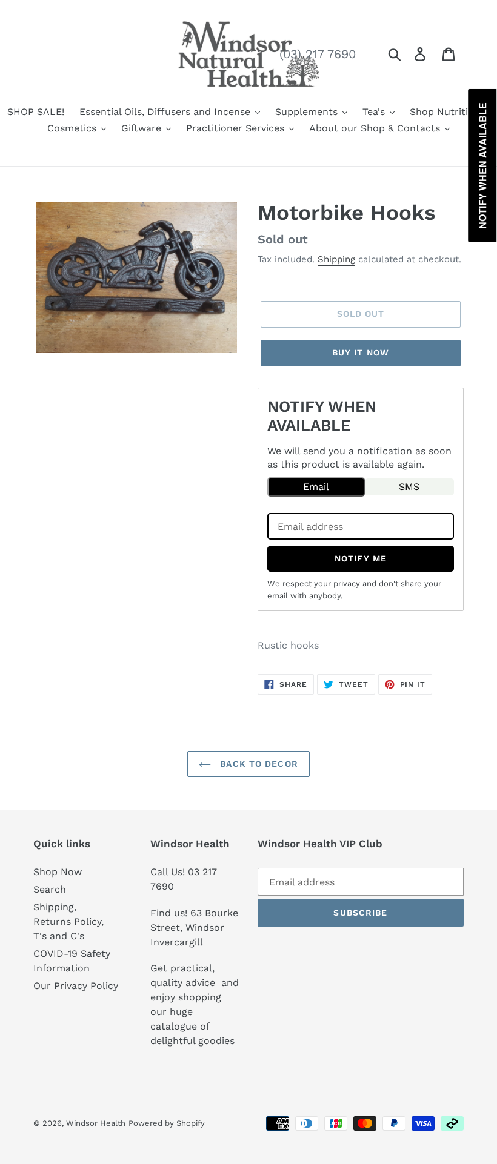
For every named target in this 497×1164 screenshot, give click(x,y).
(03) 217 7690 (317, 54)
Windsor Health (95, 1123)
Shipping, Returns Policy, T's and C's (68, 921)
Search (49, 889)
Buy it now (360, 352)
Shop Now (57, 872)
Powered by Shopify (166, 1123)
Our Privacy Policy (75, 985)
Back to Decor (257, 764)
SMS (409, 486)
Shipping (336, 259)
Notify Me (361, 558)
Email (316, 486)
